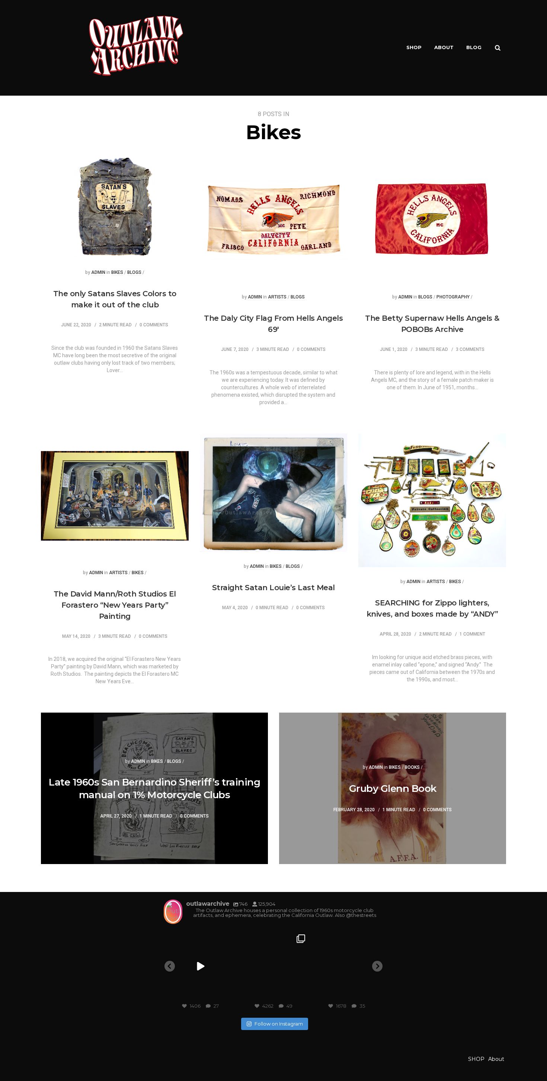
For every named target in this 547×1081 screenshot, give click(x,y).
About (444, 47)
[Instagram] (227, 994)
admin (98, 272)
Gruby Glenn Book (392, 788)
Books (412, 767)
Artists (277, 297)
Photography (453, 297)
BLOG (474, 47)
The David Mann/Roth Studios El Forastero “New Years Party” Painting (115, 605)
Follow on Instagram (279, 1024)
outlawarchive (200, 938)
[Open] (200, 966)
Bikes (117, 272)
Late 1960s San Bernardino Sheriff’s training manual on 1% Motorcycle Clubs (154, 788)
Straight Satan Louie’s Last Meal (273, 587)
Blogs (134, 272)
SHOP (414, 47)
